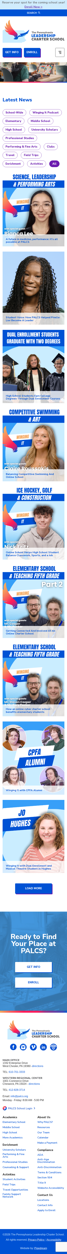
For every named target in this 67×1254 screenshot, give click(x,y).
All (54, 164)
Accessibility (54, 1239)
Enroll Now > (33, 7)
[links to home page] (33, 31)
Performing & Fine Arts (21, 147)
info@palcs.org (19, 1096)
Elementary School (14, 1122)
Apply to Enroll (46, 1210)
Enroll (32, 52)
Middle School (40, 121)
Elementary (13, 121)
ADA (40, 1155)
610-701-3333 (17, 1072)
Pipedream (40, 1248)
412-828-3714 (17, 1090)
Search (32, 13)
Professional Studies (20, 138)
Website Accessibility (50, 1188)
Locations (43, 1200)
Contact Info (45, 1205)
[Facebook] (13, 1047)
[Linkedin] (43, 1047)
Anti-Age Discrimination (46, 1161)
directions (37, 1066)
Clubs (51, 147)
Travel (10, 155)
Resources (43, 1127)
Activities (36, 164)
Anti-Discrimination (49, 1167)
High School (14, 130)
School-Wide (14, 112)
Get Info (12, 52)
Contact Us (45, 1195)
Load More (33, 888)
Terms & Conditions (49, 1172)
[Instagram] (23, 1047)
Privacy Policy (36, 1239)
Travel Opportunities (15, 1189)
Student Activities (14, 1179)
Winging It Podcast (46, 112)
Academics (10, 1117)
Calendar (42, 1137)
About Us (43, 1117)
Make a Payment (47, 1142)
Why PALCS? (45, 1122)
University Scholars (44, 130)
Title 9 (41, 1182)
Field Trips (31, 155)
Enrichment (13, 164)
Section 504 (44, 1177)
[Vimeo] (33, 1047)
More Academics (13, 1137)
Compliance (45, 1150)
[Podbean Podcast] (53, 1047)
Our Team (43, 1132)
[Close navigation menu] (59, 52)
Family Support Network (12, 1195)
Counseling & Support (16, 1167)
